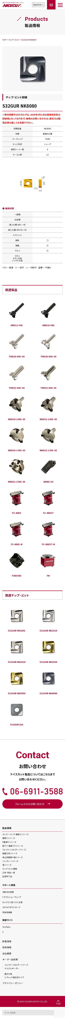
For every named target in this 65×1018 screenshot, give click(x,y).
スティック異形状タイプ (14, 975)
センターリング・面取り (15, 834)
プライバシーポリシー (12, 983)
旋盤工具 (9, 853)
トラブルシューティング (11, 897)
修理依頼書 (7, 912)
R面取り (9, 842)
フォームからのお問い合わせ (29, 804)
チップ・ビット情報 (9, 868)
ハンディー (10, 861)
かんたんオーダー (16, 966)
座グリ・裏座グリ (12, 845)
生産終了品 (7, 876)
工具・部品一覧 (8, 872)
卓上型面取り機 (12, 857)
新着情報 (6, 941)
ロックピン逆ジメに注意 (12, 902)
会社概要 (6, 953)
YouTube (6, 927)
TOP (58, 1003)
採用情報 (6, 947)
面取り (8, 838)
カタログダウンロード (11, 907)
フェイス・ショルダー (14, 849)
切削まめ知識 (8, 892)
